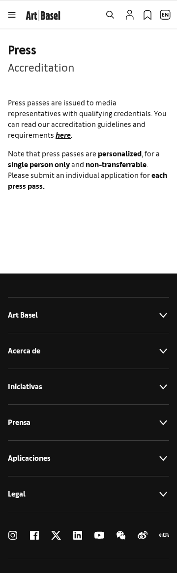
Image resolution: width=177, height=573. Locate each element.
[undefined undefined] (13, 535)
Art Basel (23, 315)
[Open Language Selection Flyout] (165, 15)
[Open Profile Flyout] (130, 15)
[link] (43, 14)
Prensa (19, 422)
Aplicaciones (29, 458)
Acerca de (24, 350)
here (63, 134)
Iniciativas (25, 386)
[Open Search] (110, 15)
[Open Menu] (12, 15)
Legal (17, 493)
